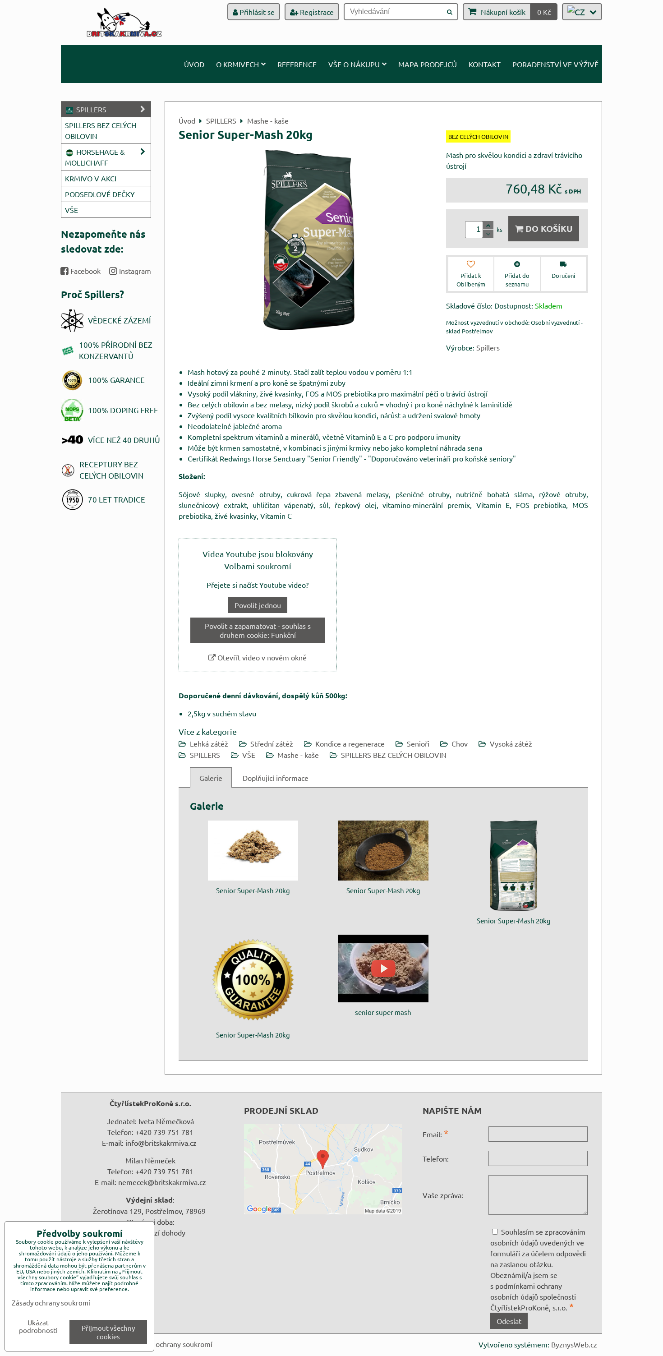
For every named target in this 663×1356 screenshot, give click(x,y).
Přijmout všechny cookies (108, 1332)
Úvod (194, 64)
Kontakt (485, 64)
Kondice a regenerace (350, 743)
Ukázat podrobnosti (38, 1326)
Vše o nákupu (354, 64)
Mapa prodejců (427, 64)
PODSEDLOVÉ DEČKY (100, 193)
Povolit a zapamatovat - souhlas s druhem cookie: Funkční (258, 630)
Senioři (418, 743)
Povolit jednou (258, 604)
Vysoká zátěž (511, 743)
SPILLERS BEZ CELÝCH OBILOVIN (394, 754)
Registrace (316, 11)
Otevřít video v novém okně (261, 657)
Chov (459, 743)
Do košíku (547, 228)
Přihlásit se (256, 11)
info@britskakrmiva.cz (161, 1142)
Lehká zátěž (209, 743)
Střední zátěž (271, 743)
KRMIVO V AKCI (90, 178)
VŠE (248, 754)
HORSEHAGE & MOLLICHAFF (95, 157)
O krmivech (237, 64)
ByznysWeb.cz (574, 1344)
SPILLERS (205, 754)
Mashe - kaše (298, 754)
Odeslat (509, 1320)
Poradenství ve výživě (555, 64)
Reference (297, 64)
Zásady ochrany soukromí (172, 1343)
